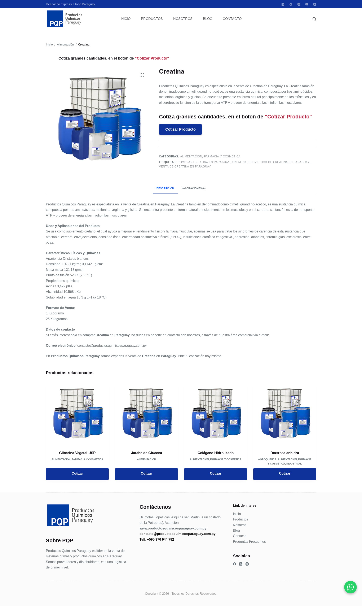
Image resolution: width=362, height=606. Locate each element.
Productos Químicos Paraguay (68, 551)
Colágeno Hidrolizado (216, 453)
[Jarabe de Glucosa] (146, 413)
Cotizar (77, 473)
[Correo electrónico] (306, 4)
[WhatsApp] (350, 587)
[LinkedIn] (283, 4)
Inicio (125, 19)
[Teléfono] (314, 4)
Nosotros (183, 19)
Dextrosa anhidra (284, 453)
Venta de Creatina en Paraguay (185, 166)
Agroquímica (267, 459)
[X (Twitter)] (240, 564)
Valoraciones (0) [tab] (194, 188)
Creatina (239, 162)
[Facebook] (291, 4)
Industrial (294, 463)
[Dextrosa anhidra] (284, 413)
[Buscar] (314, 19)
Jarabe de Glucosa (146, 453)
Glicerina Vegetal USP (77, 453)
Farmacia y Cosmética (222, 156)
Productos (152, 19)
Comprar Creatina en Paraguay (204, 162)
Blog (207, 19)
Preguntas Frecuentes (249, 541)
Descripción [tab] (165, 188)
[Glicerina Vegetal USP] (77, 413)
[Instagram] (298, 4)
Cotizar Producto (180, 129)
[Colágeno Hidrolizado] (215, 413)
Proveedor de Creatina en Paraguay (278, 162)
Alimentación (191, 156)
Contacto (232, 19)
